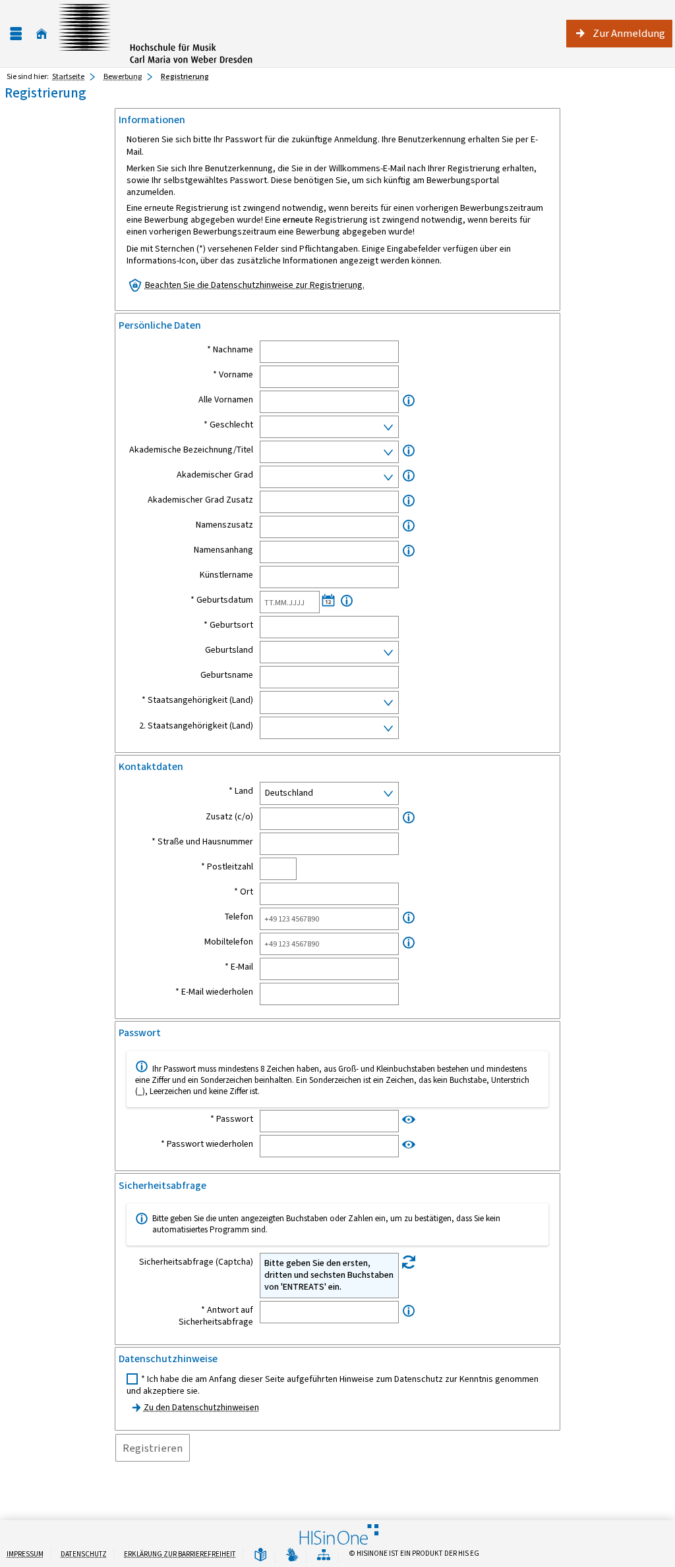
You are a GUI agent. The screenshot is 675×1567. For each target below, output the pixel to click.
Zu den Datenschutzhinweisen (201, 1407)
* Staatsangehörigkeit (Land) (197, 700)
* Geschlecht (228, 425)
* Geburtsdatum (222, 600)
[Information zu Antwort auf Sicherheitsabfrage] (408, 1311)
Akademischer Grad (215, 475)
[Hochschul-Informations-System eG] (155, 33)
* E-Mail (239, 967)
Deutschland (289, 792)
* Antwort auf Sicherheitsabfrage (216, 1316)
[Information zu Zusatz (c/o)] (408, 817)
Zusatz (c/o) (229, 817)
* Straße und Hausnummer (202, 842)
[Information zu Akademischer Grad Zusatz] (408, 500)
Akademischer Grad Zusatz (200, 500)
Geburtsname (226, 675)
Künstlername (226, 575)
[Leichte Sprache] (260, 1555)
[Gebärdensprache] (292, 1555)
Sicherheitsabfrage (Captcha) (196, 1262)
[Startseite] (41, 34)
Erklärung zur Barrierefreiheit (180, 1554)
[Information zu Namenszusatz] (408, 526)
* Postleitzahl (227, 867)
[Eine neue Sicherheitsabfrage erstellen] (408, 1262)
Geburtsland (229, 650)
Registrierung (185, 76)
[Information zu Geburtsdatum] (347, 601)
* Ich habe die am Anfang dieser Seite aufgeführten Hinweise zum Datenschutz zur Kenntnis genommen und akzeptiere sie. (333, 1385)
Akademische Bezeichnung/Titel (191, 450)
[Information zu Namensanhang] (408, 551)
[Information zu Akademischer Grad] (408, 475)
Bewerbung (122, 76)
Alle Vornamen (225, 400)
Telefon (239, 917)
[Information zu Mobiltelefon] (408, 942)
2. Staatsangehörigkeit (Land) (196, 726)
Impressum (25, 1554)
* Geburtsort (228, 625)
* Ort (243, 892)
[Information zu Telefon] (408, 917)
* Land (241, 791)
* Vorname (233, 375)
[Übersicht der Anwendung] (323, 1555)
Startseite (68, 76)
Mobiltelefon (228, 942)
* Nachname (230, 350)
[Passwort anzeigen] (408, 1119)
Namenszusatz (224, 525)
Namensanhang (223, 550)
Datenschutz (84, 1554)
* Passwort (231, 1119)
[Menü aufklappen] (16, 33)
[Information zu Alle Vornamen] (408, 400)
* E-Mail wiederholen (214, 992)
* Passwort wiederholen (207, 1144)
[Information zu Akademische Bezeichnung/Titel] (408, 450)
